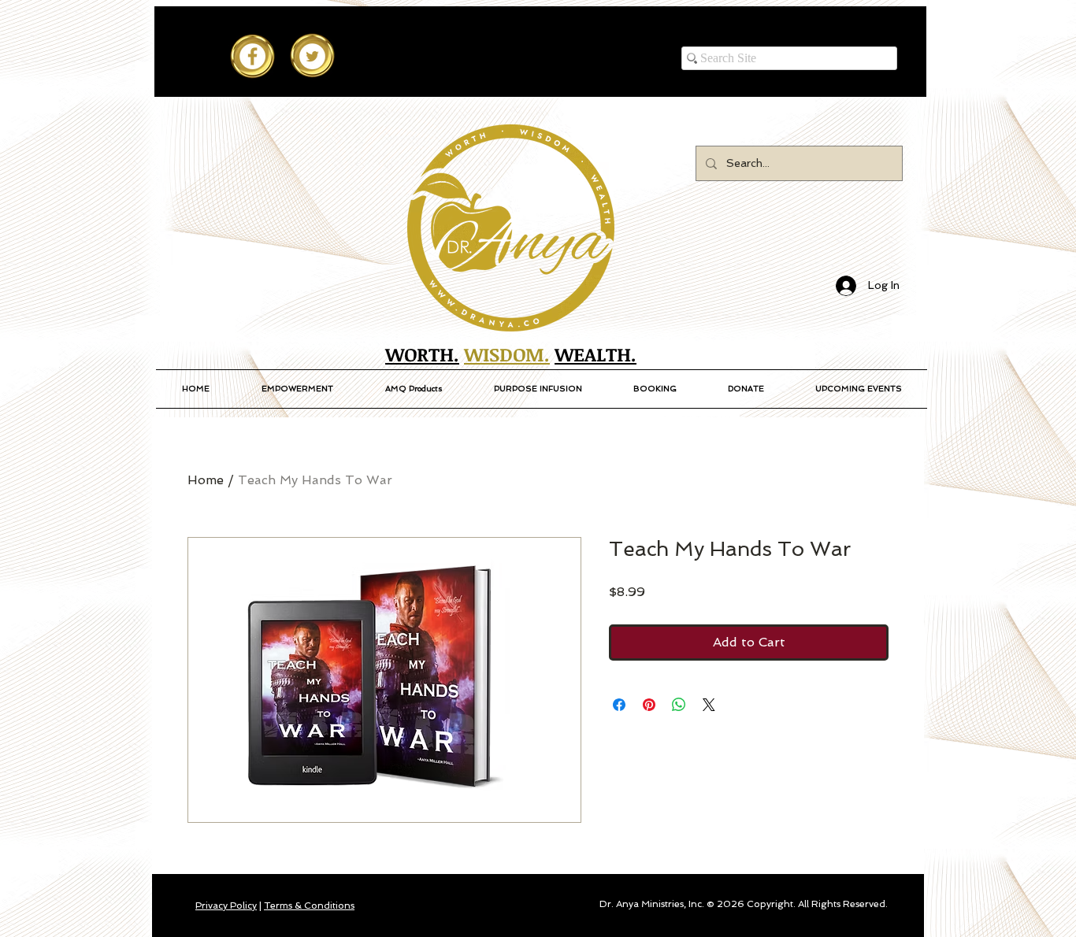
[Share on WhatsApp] (679, 704)
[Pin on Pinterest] (649, 704)
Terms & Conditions (309, 905)
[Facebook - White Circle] (252, 56)
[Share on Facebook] (619, 704)
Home (205, 479)
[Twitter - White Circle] (312, 56)
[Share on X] (708, 704)
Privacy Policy (226, 905)
